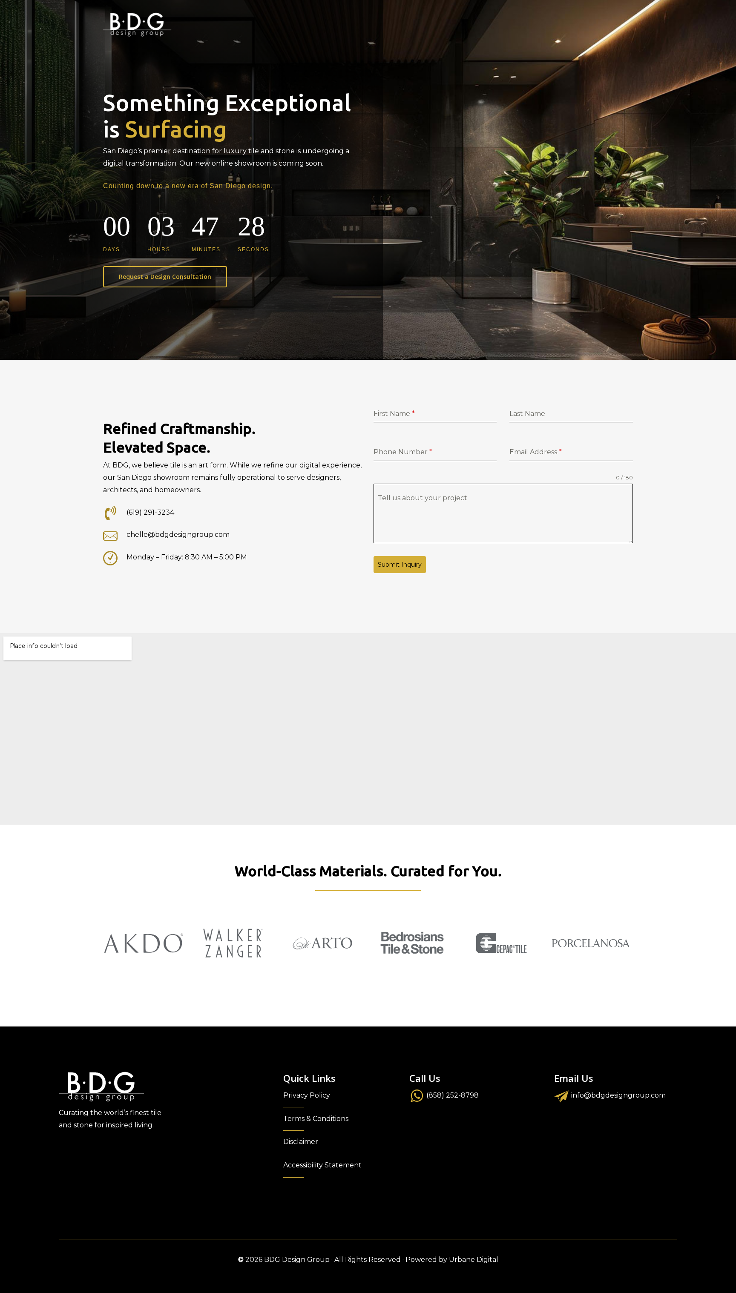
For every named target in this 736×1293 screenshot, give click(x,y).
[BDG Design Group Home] (137, 24)
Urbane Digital (473, 1260)
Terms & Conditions (315, 1119)
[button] (165, 276)
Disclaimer (300, 1142)
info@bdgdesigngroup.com (618, 1095)
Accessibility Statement (322, 1165)
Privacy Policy (306, 1095)
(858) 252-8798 (452, 1095)
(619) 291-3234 (150, 512)
